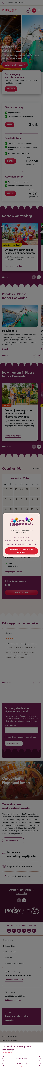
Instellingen (21, 1066)
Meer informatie (7, 1053)
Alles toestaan (21, 1058)
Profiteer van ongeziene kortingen (21, 550)
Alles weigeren (21, 1064)
